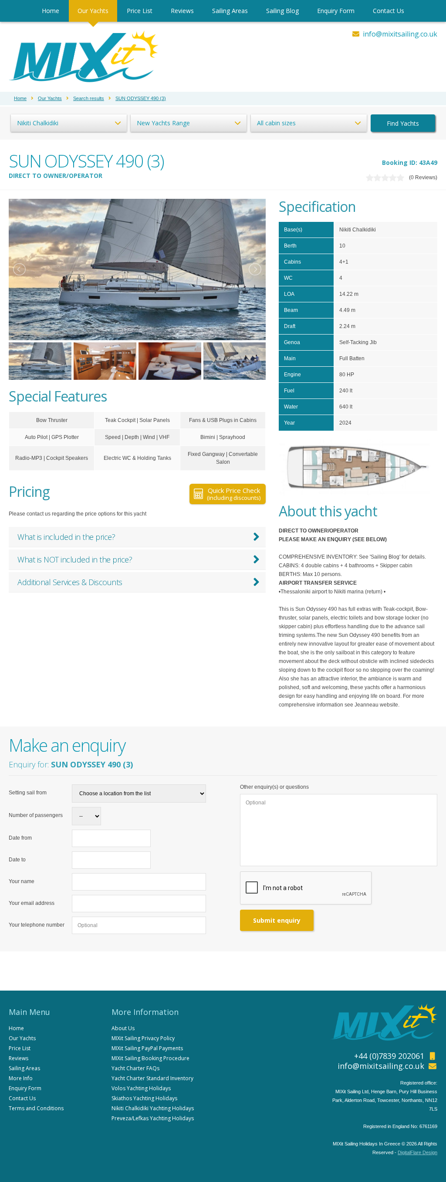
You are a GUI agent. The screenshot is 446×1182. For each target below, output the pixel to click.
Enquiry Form (336, 11)
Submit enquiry (277, 920)
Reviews (182, 11)
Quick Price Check (233, 494)
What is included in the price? (66, 537)
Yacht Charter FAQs (135, 1068)
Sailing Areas (230, 11)
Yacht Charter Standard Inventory (152, 1078)
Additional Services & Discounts (69, 582)
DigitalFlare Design (417, 1152)
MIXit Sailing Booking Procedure (150, 1058)
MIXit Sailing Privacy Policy (143, 1038)
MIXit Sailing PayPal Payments (147, 1048)
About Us (123, 1028)
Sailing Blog (282, 11)
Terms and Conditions (36, 1108)
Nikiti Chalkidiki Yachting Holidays (153, 1108)
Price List (139, 11)
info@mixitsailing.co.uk (400, 34)
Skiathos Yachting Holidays (144, 1098)
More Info (21, 1078)
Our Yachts (93, 11)
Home (50, 11)
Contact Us (388, 11)
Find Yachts (403, 123)
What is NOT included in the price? (74, 559)
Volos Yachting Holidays (141, 1088)
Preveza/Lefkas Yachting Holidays (153, 1118)
